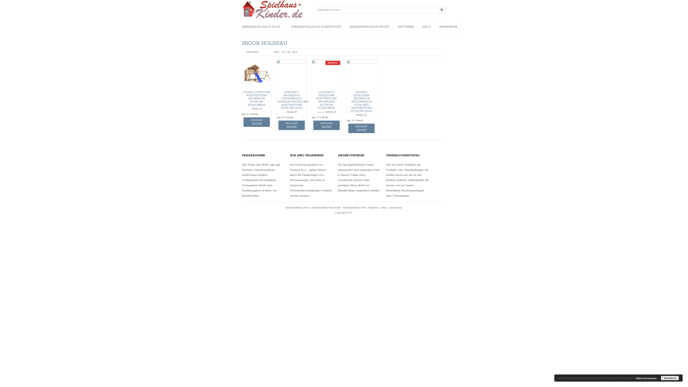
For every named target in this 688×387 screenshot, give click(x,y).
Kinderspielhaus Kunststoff (316, 27)
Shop (427, 27)
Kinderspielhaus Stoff (369, 27)
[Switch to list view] (267, 52)
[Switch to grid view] (262, 52)
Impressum (448, 27)
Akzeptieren (670, 378)
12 (283, 52)
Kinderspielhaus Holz (261, 27)
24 (288, 52)
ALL (294, 52)
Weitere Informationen (646, 378)
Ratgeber (406, 27)
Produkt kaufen (257, 122)
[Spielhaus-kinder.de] (273, 10)
